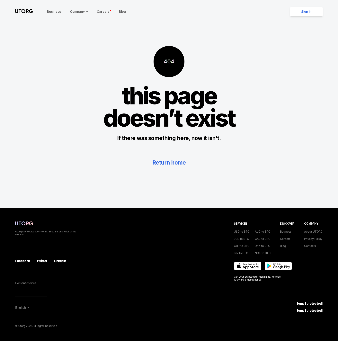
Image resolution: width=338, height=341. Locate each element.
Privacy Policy (313, 238)
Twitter (42, 261)
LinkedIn (60, 261)
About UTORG (313, 231)
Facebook (22, 261)
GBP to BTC (241, 245)
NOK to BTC (263, 253)
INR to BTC (241, 253)
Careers (103, 11)
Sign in (306, 11)
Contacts (310, 245)
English (20, 307)
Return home (169, 162)
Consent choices (25, 283)
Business (54, 11)
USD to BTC (241, 231)
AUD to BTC (262, 231)
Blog (122, 11)
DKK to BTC (262, 245)
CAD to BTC (262, 238)
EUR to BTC (241, 238)
